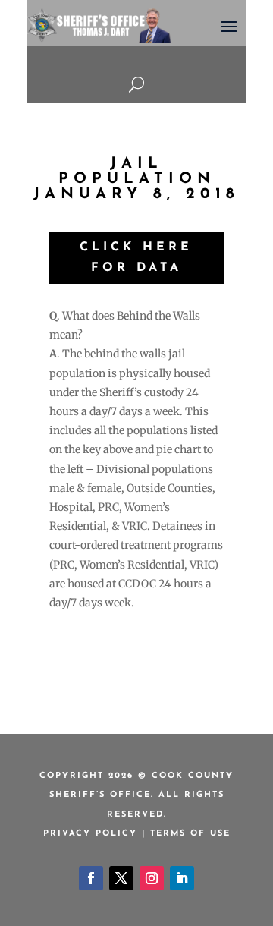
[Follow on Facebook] (91, 878)
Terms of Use (190, 834)
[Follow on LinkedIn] (182, 878)
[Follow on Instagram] (152, 878)
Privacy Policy (90, 834)
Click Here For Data (136, 257)
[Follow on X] (121, 878)
